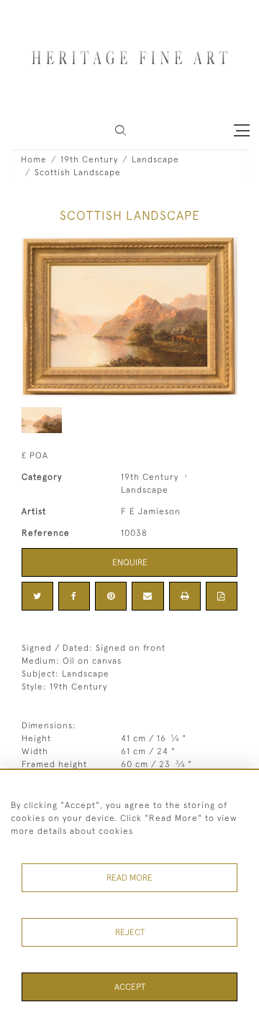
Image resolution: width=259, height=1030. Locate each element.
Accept (129, 987)
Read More (129, 878)
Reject (130, 932)
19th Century (89, 159)
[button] (120, 130)
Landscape (155, 159)
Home (34, 159)
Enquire (129, 562)
